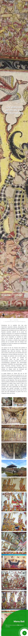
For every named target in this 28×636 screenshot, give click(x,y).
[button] (2, 2)
